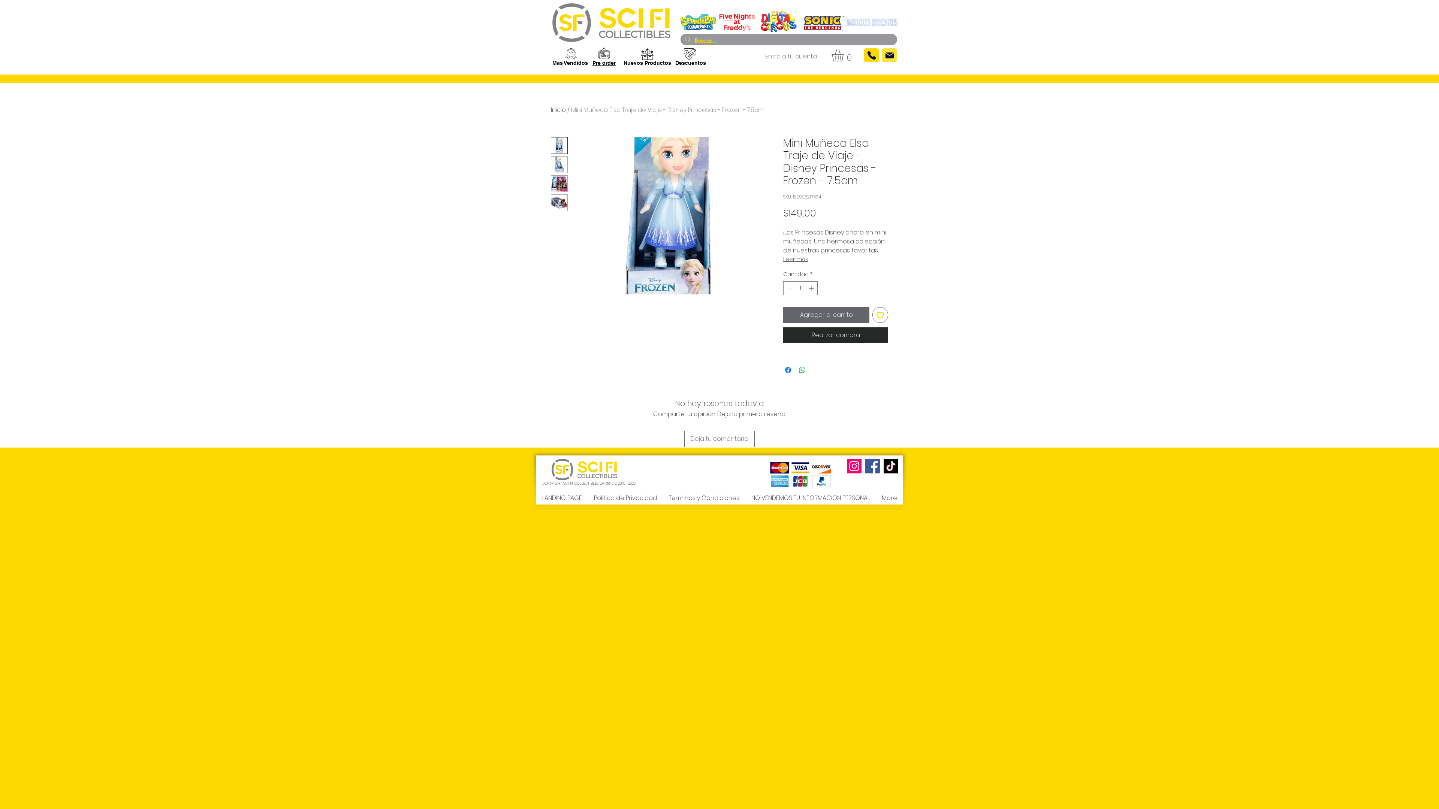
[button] (845, 55)
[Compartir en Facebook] (788, 370)
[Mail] (889, 55)
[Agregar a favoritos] (880, 315)
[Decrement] (789, 288)
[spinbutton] (800, 288)
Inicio (558, 110)
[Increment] (812, 288)
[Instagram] (854, 466)
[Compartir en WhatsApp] (802, 370)
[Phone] (871, 55)
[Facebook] (872, 466)
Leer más (795, 259)
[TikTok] (891, 466)
